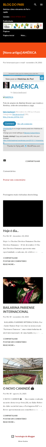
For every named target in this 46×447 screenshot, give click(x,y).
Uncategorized (18, 114)
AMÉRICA (24, 86)
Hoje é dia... (11, 231)
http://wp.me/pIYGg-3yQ (13, 117)
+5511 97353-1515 (18, 17)
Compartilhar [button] (32, 161)
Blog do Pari (13, 4)
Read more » (9, 264)
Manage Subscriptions (32, 133)
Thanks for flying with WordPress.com (23, 146)
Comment (9, 123)
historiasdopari (19, 92)
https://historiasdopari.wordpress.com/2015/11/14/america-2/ (23, 141)
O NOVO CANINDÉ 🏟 (18, 388)
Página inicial (8, 35)
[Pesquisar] (35, 4)
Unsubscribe (7, 128)
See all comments (25, 124)
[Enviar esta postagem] (4, 161)
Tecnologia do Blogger (24, 436)
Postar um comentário (14, 179)
